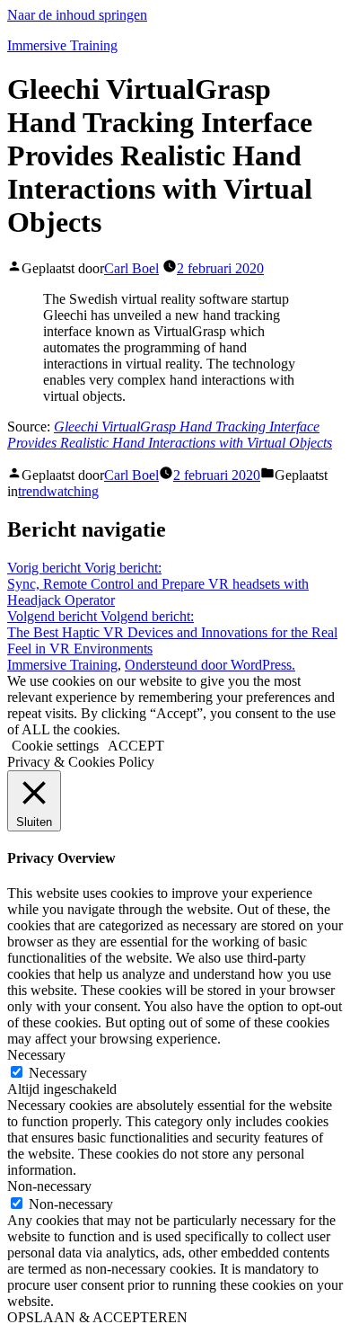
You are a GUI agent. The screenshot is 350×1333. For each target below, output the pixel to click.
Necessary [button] (36, 1054)
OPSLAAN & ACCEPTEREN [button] (97, 1317)
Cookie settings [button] (55, 745)
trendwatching (58, 491)
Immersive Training (62, 45)
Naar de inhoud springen (77, 14)
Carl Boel (131, 268)
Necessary (58, 1072)
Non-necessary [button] (49, 1186)
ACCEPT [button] (136, 745)
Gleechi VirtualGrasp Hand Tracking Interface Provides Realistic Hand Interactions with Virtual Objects (169, 434)
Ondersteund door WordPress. (210, 664)
